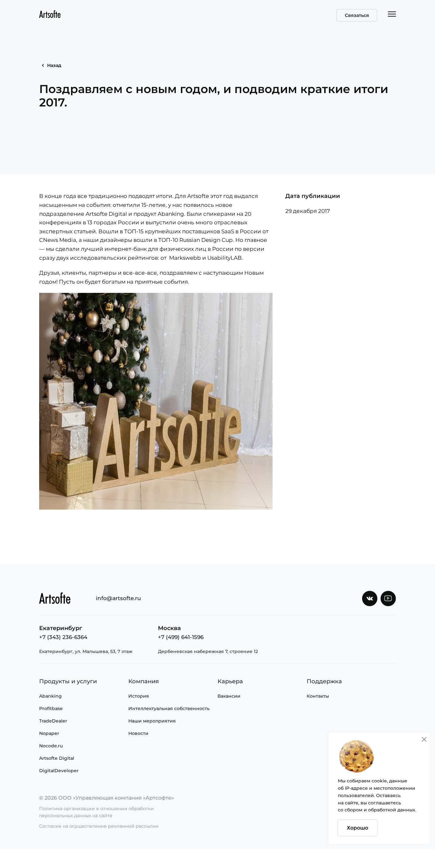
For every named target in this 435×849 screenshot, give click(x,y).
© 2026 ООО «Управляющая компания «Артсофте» (106, 798)
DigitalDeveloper (59, 770)
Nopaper (49, 733)
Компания (143, 681)
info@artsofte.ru (118, 598)
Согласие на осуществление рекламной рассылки (99, 826)
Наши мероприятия (152, 721)
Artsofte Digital (56, 758)
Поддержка (324, 681)
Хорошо (357, 828)
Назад (54, 65)
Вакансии (229, 696)
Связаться (357, 15)
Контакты (318, 696)
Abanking (50, 696)
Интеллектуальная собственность (169, 708)
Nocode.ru (51, 746)
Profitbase (51, 708)
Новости (138, 733)
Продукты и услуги (68, 681)
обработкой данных (391, 810)
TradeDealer (53, 721)
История (138, 696)
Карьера (230, 681)
